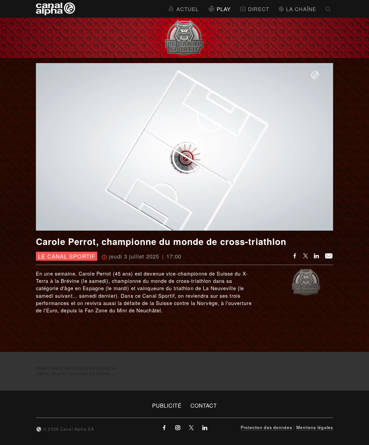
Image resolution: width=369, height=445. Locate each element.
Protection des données (266, 427)
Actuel (187, 8)
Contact (203, 405)
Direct (258, 8)
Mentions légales (314, 427)
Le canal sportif (66, 256)
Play (224, 8)
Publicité (167, 405)
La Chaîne (301, 8)
